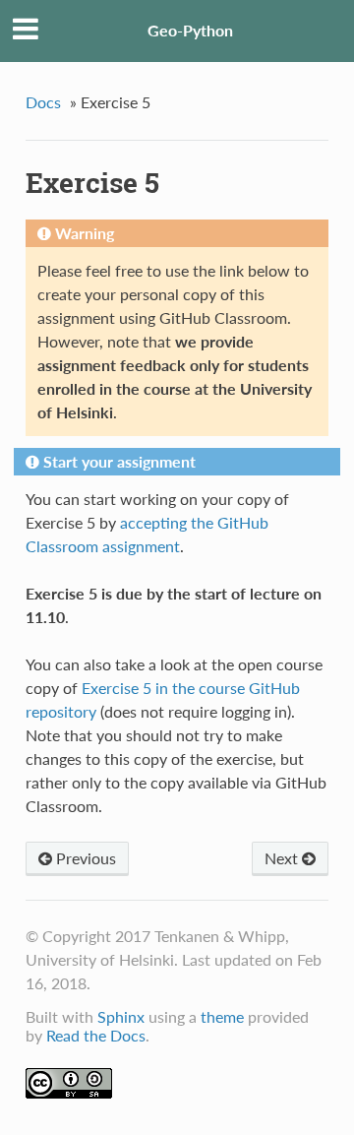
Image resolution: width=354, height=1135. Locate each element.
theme (222, 1016)
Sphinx (121, 1016)
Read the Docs (96, 1035)
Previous (84, 858)
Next (283, 858)
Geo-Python (190, 30)
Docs (43, 102)
